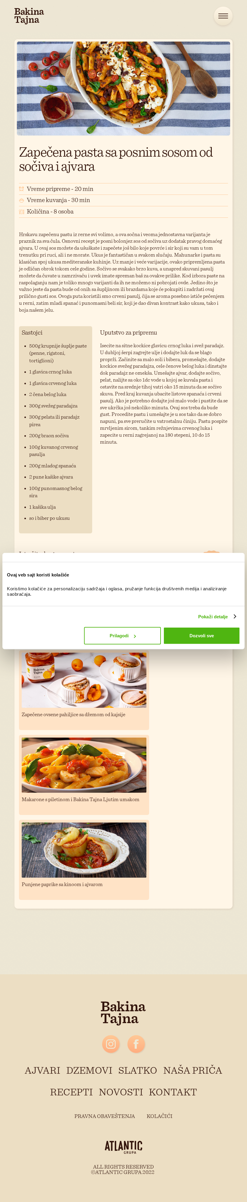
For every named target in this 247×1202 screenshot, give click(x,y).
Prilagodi (119, 635)
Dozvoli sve (201, 635)
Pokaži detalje (213, 616)
